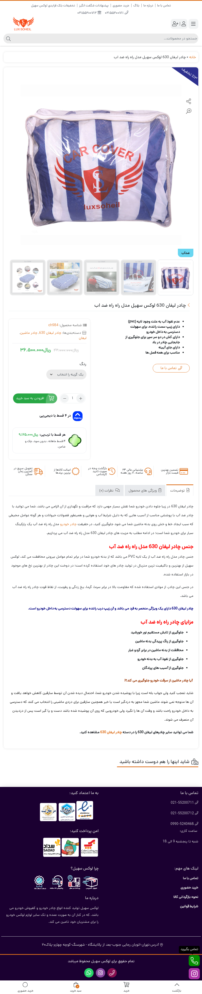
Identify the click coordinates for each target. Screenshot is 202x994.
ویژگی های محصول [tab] (143, 491)
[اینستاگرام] (194, 973)
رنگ (83, 364)
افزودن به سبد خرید (30, 398)
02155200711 (115, 13)
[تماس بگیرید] (194, 960)
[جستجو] (7, 38)
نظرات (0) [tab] (107, 491)
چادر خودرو (68, 524)
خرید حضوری (121, 5)
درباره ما (148, 5)
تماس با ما (164, 5)
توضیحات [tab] (178, 491)
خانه (192, 57)
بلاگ (136, 5)
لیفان (82, 338)
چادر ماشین (28, 332)
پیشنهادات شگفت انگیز (94, 5)
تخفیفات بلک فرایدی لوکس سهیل (53, 5)
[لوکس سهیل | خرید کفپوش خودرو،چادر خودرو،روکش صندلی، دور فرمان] (23, 24)
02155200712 (87, 13)
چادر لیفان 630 (50, 332)
